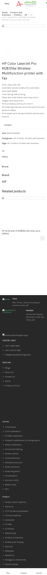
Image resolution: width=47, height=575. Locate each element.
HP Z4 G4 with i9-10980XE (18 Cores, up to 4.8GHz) (21, 232)
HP (26, 15)
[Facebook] (6, 327)
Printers (18, 15)
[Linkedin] (12, 327)
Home (5, 12)
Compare (8, 125)
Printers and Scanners (35, 138)
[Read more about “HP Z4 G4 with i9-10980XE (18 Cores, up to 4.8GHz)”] (42, 238)
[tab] (5, 166)
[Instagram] (19, 327)
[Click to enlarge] (6, 51)
